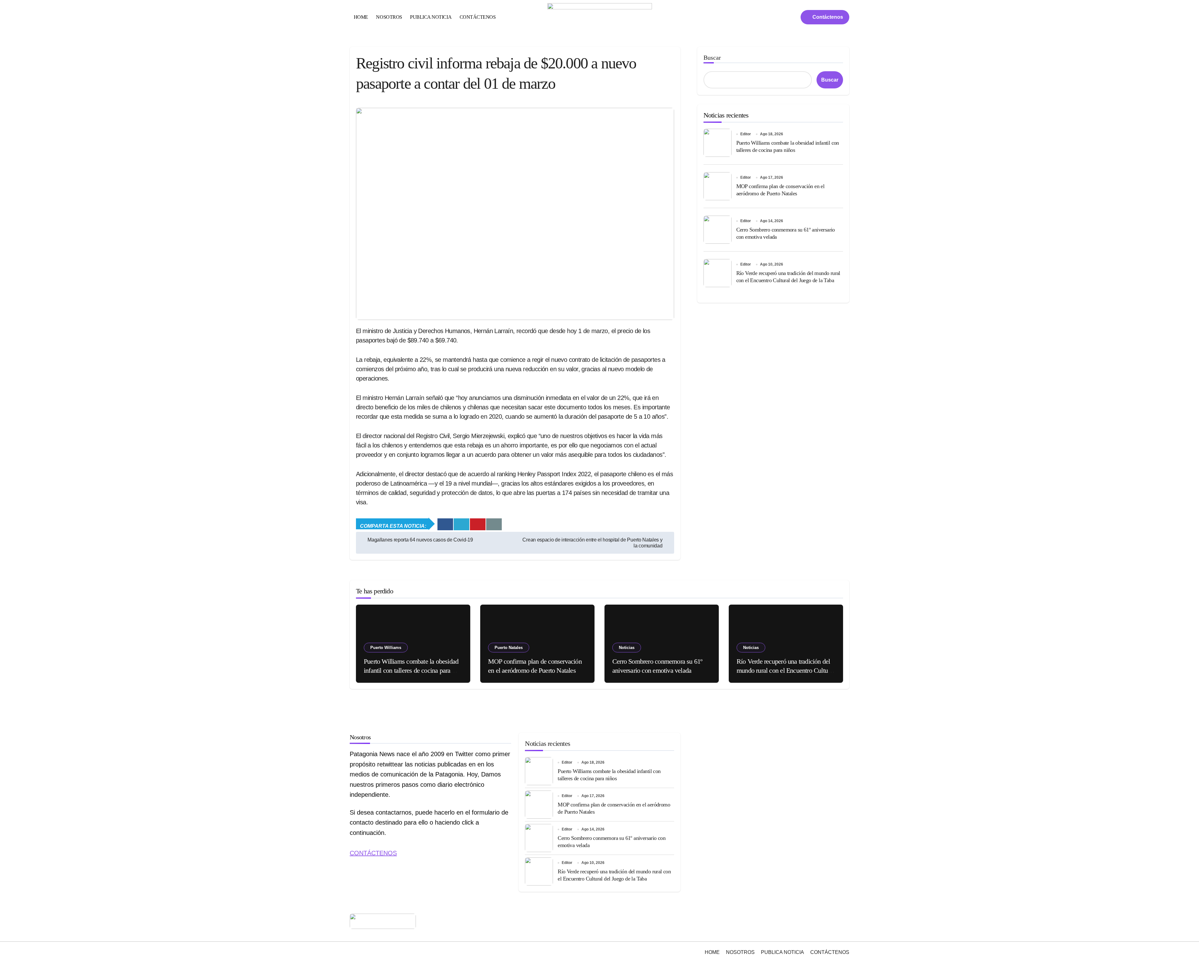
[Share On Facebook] (445, 524)
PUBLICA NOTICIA (430, 17)
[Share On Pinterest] (478, 524)
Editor (745, 134)
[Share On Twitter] (461, 524)
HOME (361, 17)
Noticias (626, 647)
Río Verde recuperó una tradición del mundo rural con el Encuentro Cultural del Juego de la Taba (785, 670)
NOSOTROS (389, 17)
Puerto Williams (385, 647)
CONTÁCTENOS (478, 17)
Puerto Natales (509, 647)
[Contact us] (494, 524)
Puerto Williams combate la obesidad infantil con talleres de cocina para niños (411, 670)
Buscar (712, 57)
